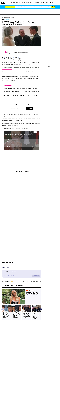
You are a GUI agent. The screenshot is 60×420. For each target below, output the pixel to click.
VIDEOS (31, 2)
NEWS (17, 2)
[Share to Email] (19, 57)
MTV (32, 71)
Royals (23, 2)
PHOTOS (27, 2)
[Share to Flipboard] (15, 57)
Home (3, 17)
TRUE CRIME (36, 2)
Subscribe (47, 2)
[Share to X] (11, 57)
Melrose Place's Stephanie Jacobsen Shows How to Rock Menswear (20, 88)
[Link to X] (54, 2)
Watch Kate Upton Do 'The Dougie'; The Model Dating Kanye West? (20, 95)
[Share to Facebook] (6, 57)
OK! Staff (11, 51)
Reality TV (13, 2)
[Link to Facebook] (50, 2)
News (7, 17)
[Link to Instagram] (52, 2)
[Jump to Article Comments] (3, 57)
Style (20, 2)
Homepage (11, 17)
